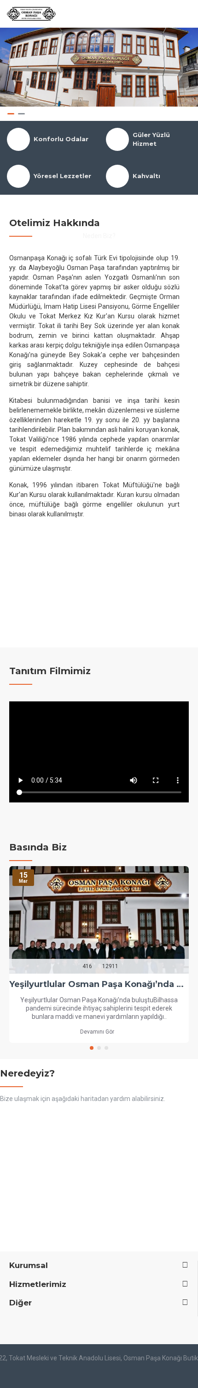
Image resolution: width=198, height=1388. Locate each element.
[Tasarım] (99, 1375)
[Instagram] (19, 1326)
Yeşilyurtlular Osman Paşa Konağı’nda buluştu (99, 984)
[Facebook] (6, 1326)
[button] (91, 1048)
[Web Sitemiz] (31, 1326)
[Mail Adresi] (43, 1326)
